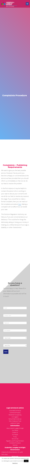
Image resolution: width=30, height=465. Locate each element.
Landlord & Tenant (15, 423)
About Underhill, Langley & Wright (15, 428)
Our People (15, 434)
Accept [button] (26, 461)
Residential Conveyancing (15, 415)
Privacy (15, 437)
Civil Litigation (15, 417)
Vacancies (15, 445)
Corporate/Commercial (15, 410)
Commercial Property (15, 413)
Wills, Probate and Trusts (15, 421)
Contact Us (15, 432)
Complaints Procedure (15, 443)
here (19, 204)
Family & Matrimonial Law (15, 419)
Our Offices (15, 430)
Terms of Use (15, 439)
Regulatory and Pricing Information (15, 441)
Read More (15, 463)
